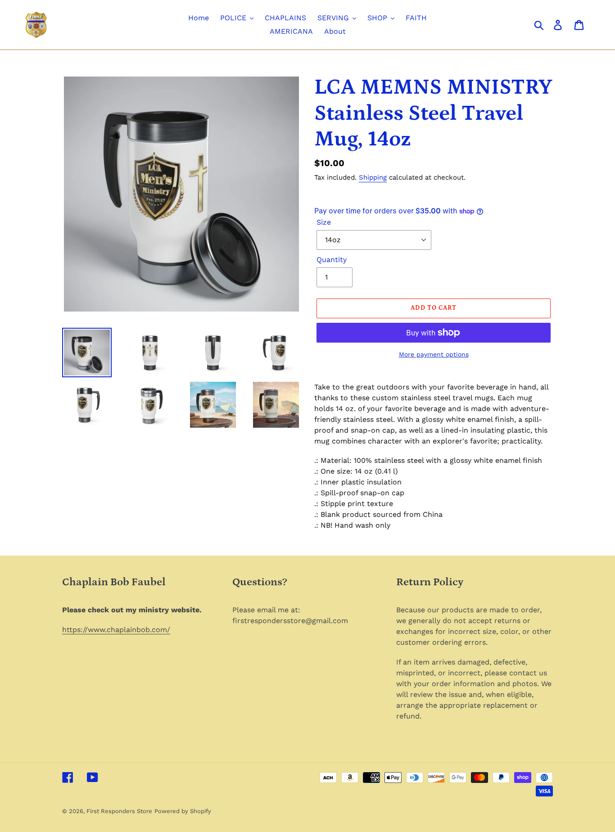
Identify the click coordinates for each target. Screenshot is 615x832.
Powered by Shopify (182, 811)
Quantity (332, 259)
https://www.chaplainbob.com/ (116, 629)
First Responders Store (119, 811)
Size (324, 222)
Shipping (373, 177)
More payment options (434, 354)
